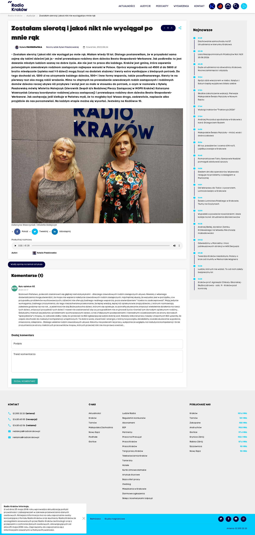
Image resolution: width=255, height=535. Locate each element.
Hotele (125, 465)
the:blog (126, 484)
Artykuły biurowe (131, 475)
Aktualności (127, 6)
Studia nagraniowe (115, 519)
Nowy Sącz (94, 432)
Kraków (93, 418)
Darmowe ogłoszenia (133, 494)
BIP (124, 428)
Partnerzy (127, 432)
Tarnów (93, 423)
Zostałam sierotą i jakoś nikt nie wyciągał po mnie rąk (67, 16)
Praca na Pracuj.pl (132, 437)
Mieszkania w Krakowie (134, 489)
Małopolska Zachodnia (101, 428)
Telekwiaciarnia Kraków (134, 456)
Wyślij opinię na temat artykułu (26, 264)
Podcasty (162, 6)
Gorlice (92, 442)
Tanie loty (127, 461)
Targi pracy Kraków (132, 451)
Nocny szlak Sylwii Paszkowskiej (62, 47)
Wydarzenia (181, 6)
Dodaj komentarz (24, 381)
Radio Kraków (15, 16)
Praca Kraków (129, 442)
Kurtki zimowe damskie (134, 470)
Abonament (128, 423)
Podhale (93, 437)
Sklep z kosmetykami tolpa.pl (137, 498)
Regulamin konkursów (134, 418)
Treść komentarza (24, 354)
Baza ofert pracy (131, 479)
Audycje (145, 6)
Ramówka (95, 519)
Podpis (18, 344)
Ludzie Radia (129, 413)
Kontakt (199, 6)
